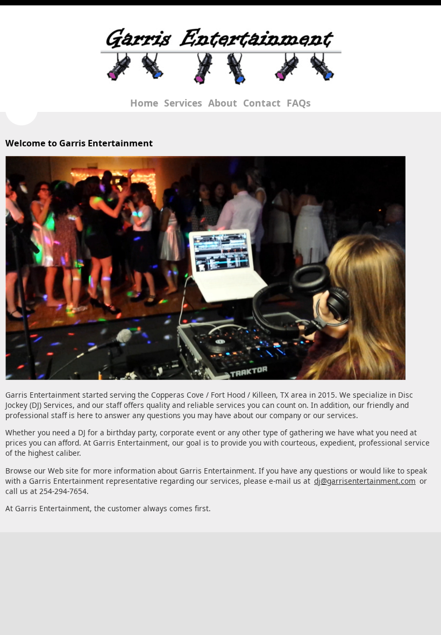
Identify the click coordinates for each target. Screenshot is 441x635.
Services (183, 102)
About (222, 102)
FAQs (299, 102)
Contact (262, 102)
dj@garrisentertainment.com (365, 481)
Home (144, 102)
